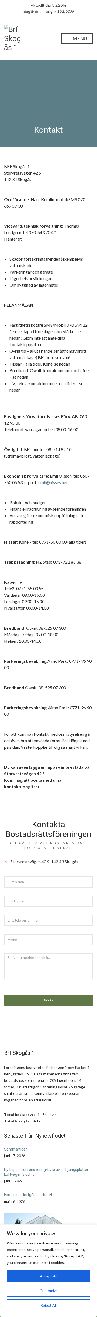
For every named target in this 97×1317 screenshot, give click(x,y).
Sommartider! (16, 1149)
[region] (48, 1270)
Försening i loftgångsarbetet (28, 1195)
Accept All (48, 1276)
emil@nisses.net (53, 482)
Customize (49, 1290)
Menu (79, 38)
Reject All (48, 1305)
